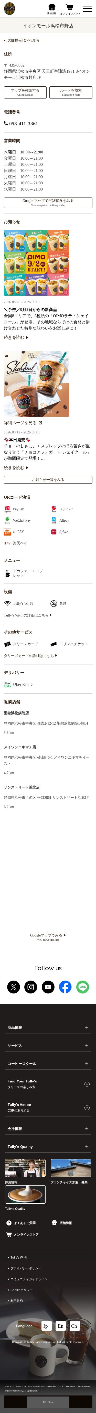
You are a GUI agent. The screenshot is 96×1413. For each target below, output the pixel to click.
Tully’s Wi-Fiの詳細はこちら (27, 615)
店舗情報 (66, 1223)
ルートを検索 (71, 92)
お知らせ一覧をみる (48, 480)
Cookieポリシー (21, 1290)
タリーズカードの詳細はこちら (29, 656)
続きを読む (14, 337)
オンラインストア (26, 1234)
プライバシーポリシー (25, 1268)
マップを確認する (25, 92)
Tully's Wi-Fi (18, 1257)
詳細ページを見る (20, 423)
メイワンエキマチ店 (20, 747)
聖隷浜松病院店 (16, 713)
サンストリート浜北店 (22, 787)
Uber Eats (21, 684)
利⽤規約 (16, 1301)
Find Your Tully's (22, 1084)
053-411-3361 (23, 123)
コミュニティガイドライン (28, 1279)
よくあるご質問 (25, 1223)
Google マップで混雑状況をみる (48, 203)
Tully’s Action (19, 1107)
